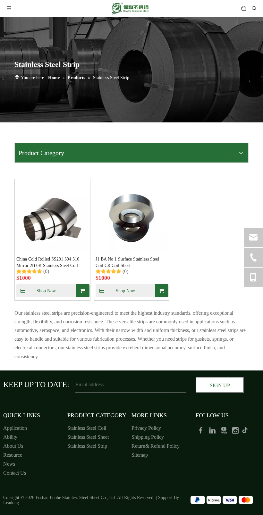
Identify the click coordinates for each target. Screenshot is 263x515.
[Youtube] (224, 430)
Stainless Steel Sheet (88, 437)
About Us (13, 446)
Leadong (11, 502)
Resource (12, 455)
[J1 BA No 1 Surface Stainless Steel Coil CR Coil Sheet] (132, 216)
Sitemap (140, 455)
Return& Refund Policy (156, 446)
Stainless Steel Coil (86, 428)
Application (15, 428)
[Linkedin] (213, 430)
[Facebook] (201, 430)
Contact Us (14, 473)
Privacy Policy (146, 428)
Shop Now (46, 290)
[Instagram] (236, 430)
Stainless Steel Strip (87, 446)
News (9, 464)
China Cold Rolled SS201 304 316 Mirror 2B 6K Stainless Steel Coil (47, 262)
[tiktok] (247, 430)
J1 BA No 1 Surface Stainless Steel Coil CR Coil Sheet (127, 262)
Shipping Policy (148, 437)
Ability (10, 437)
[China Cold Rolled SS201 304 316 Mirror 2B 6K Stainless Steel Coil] (52, 216)
